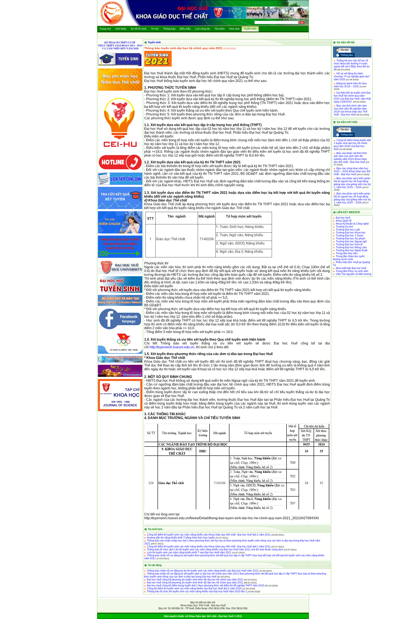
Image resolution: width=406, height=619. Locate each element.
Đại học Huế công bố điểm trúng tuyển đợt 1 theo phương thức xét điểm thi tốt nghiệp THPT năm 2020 (205, 585)
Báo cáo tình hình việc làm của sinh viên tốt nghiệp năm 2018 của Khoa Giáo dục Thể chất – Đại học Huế (350, 110)
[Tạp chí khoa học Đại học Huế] (120, 411)
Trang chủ (105, 28)
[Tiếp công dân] (120, 184)
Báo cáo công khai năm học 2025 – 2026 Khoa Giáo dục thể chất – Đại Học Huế (352, 171)
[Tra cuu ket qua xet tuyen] (120, 209)
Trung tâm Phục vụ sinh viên (352, 271)
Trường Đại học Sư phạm (350, 238)
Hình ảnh (234, 28)
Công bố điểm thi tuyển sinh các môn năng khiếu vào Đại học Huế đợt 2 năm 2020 (194, 588)
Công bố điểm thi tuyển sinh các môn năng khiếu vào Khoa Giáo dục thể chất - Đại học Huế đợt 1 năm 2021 (209, 546)
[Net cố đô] (120, 377)
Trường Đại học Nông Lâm (351, 247)
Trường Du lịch (344, 226)
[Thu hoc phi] (120, 90)
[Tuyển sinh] (120, 66)
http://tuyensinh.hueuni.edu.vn (172, 347)
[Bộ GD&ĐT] (120, 306)
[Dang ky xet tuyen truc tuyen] (120, 258)
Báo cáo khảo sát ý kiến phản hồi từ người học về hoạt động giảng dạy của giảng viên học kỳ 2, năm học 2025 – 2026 (352, 183)
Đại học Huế (343, 217)
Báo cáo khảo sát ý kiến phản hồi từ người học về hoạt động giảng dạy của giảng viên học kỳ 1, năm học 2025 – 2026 (352, 198)
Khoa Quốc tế (343, 220)
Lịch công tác (202, 28)
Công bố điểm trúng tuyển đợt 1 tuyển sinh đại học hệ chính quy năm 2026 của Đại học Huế (352, 145)
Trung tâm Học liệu (347, 253)
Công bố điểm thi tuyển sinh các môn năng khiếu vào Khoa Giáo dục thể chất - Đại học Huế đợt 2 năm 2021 (209, 534)
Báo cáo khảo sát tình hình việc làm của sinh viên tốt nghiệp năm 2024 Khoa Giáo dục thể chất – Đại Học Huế (350, 158)
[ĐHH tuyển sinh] (120, 292)
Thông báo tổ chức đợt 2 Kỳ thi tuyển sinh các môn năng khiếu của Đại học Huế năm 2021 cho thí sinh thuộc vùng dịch (215, 549)
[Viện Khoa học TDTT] (120, 362)
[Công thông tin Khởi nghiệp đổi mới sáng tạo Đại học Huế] (120, 152)
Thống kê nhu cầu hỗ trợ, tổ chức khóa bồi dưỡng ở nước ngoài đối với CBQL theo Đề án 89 (352, 65)
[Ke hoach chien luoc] (120, 50)
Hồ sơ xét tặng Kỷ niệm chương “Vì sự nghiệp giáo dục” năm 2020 (352, 76)
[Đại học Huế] (120, 274)
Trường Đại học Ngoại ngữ (351, 241)
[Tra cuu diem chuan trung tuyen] (120, 233)
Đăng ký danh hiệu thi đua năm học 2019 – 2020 (350, 85)
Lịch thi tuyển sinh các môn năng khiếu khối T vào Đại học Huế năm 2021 (189, 552)
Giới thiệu (120, 28)
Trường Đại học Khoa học (351, 232)
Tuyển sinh (250, 28)
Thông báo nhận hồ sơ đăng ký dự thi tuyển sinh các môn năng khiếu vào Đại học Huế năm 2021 (203, 570)
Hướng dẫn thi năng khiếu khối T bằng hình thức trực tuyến (181, 537)
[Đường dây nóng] (120, 170)
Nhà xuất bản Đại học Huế (351, 268)
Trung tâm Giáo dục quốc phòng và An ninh (349, 258)
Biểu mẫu (185, 28)
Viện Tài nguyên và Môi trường (353, 274)
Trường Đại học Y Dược (349, 235)
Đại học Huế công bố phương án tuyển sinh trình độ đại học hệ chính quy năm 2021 (195, 579)
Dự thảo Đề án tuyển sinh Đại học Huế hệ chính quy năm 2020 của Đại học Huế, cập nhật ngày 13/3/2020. (352, 97)
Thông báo (169, 28)
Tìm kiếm (219, 28)
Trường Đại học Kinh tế (349, 244)
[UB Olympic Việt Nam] (120, 354)
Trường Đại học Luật (348, 229)
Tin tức (155, 28)
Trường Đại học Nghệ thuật (351, 250)
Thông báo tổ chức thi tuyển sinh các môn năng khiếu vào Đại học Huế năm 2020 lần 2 (197, 591)
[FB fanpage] (120, 330)
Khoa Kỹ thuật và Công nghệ (352, 223)
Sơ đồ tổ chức (139, 28)
